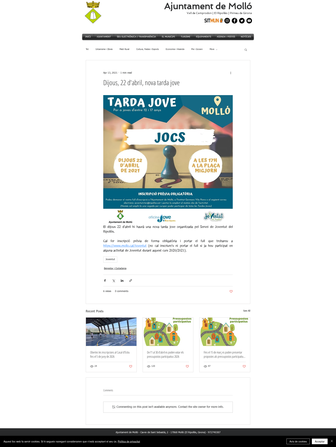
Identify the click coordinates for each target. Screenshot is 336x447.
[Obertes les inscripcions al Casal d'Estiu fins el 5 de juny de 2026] (111, 332)
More (212, 49)
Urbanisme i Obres (104, 49)
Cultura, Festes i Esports (147, 49)
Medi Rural (124, 49)
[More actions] (231, 73)
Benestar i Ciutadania (115, 268)
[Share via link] (130, 280)
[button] (245, 49)
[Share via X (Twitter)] (113, 280)
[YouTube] (249, 20)
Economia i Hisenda (175, 49)
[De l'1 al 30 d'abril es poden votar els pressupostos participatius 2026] (168, 332)
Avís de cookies (298, 441)
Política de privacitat (129, 441)
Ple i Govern (197, 49)
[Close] (332, 441)
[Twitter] (242, 20)
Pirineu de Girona (241, 13)
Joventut (110, 259)
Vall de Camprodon (198, 13)
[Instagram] (227, 20)
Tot (87, 49)
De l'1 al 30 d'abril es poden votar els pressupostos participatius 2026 (165, 354)
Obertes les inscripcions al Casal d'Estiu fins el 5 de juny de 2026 (110, 354)
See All (246, 311)
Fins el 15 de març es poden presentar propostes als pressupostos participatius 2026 (224, 354)
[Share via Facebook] (105, 280)
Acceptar (320, 441)
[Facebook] (234, 20)
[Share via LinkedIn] (122, 280)
